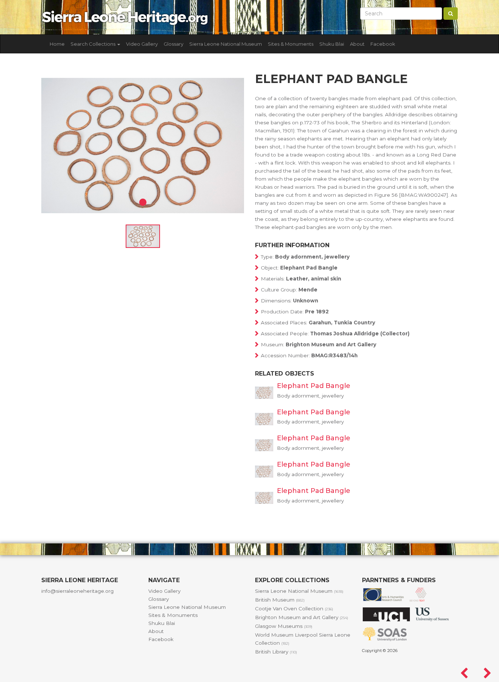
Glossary (173, 44)
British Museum (280, 600)
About (357, 44)
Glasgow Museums (283, 626)
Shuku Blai (331, 44)
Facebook (382, 44)
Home (57, 44)
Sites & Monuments (290, 44)
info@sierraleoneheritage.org (77, 591)
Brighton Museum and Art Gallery (301, 617)
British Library (276, 652)
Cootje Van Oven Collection (294, 608)
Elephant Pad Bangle (313, 386)
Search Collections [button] (94, 44)
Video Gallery (142, 44)
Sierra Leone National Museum (225, 44)
